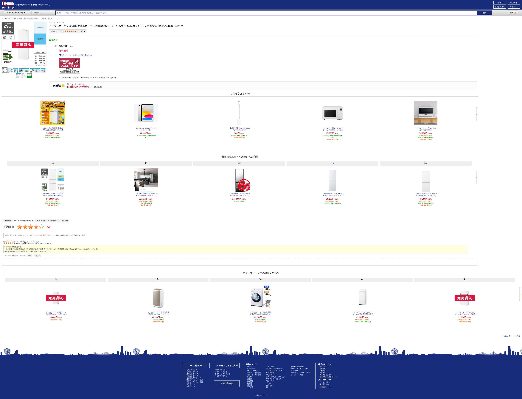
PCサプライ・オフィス (274, 379)
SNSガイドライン (325, 388)
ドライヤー (270, 366)
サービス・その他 (297, 375)
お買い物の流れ (192, 370)
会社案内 (323, 373)
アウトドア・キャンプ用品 (300, 368)
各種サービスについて (222, 374)
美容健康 (250, 387)
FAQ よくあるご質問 (228, 365)
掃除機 (249, 385)
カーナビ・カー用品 (297, 366)
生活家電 (250, 381)
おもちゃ (269, 385)
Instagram (323, 386)
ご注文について (220, 370)
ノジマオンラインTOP (8, 18)
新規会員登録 (500, 7)
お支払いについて (192, 372)
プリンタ (269, 375)
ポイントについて (221, 372)
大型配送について (192, 376)
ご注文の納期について (194, 378)
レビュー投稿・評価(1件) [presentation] (25, 220)
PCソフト (269, 387)
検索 (484, 13)
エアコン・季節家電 (254, 373)
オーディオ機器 (252, 371)
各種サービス (191, 384)
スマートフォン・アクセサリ (276, 377)
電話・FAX (270, 381)
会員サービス (191, 386)
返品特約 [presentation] (65, 220)
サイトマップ (324, 366)
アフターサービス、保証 (195, 382)
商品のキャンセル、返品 (195, 380)
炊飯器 (249, 379)
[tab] (7, 220)
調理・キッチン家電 (254, 375)
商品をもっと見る (512, 336)
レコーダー (251, 368)
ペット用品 (294, 371)
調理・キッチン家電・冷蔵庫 (29, 18)
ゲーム (268, 383)
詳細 (99, 87)
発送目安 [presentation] (53, 220)
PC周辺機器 (270, 373)
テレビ (249, 366)
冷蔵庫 (249, 377)
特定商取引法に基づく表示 (329, 377)
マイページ (514, 7)
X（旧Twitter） (325, 384)
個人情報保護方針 (326, 375)
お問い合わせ (226, 383)
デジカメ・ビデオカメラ (274, 368)
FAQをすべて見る (221, 376)
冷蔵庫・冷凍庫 (47, 18)
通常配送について (192, 374)
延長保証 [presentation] (42, 220)
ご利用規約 (323, 371)
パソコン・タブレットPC (274, 371)
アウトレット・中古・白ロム (300, 373)
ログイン (499, 3)
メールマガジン (325, 382)
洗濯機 (249, 383)
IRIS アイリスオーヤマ (56, 22)
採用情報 (323, 368)
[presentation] (6, 220)
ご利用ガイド (514, 3)
